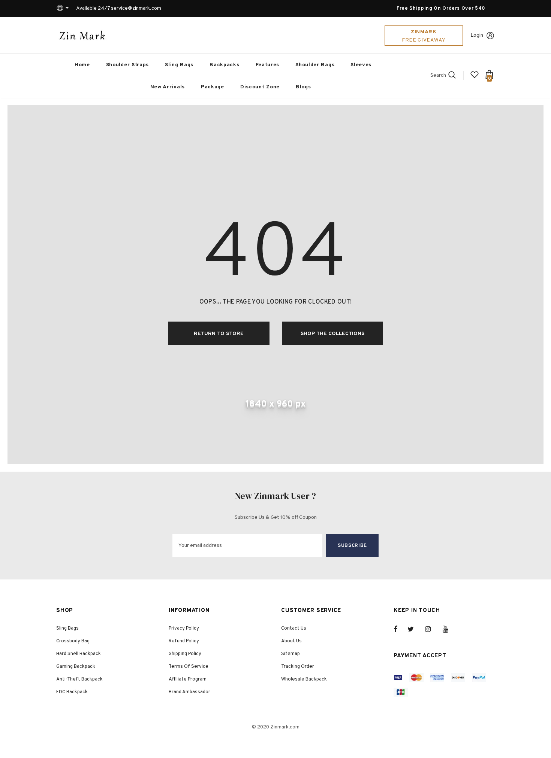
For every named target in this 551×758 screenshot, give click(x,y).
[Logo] (82, 35)
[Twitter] (414, 629)
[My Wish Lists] (474, 77)
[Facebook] (400, 629)
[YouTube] (449, 629)
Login (476, 35)
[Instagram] (432, 629)
